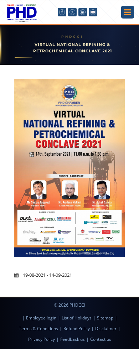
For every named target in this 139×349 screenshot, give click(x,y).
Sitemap (105, 318)
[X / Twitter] (72, 12)
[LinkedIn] (82, 12)
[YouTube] (93, 12)
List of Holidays (77, 318)
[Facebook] (62, 12)
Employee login (41, 318)
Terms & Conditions (38, 328)
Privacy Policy (41, 339)
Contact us (100, 339)
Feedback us (72, 339)
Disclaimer (106, 328)
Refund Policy (76, 328)
